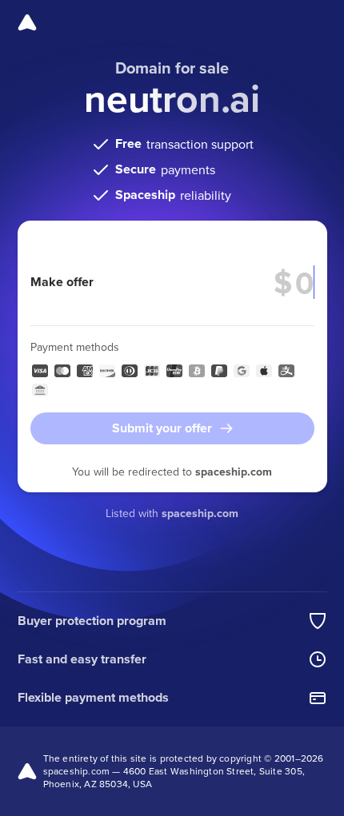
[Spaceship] (27, 22)
